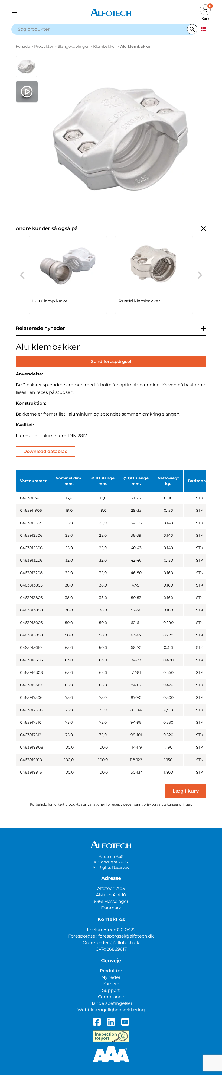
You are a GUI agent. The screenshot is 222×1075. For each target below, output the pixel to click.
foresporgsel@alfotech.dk (126, 936)
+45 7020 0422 (120, 929)
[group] (68, 275)
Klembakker (104, 46)
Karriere (111, 983)
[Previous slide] (22, 275)
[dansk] (206, 29)
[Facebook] (97, 1022)
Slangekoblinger (73, 46)
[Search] (192, 29)
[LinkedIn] (111, 1022)
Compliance (111, 996)
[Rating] (111, 1054)
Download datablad (45, 451)
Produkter (43, 46)
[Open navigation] (36, 12)
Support (111, 990)
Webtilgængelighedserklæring (111, 1009)
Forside (23, 46)
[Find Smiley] (111, 1036)
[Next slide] (199, 275)
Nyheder (111, 977)
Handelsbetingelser (111, 1003)
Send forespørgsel (111, 361)
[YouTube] (125, 1022)
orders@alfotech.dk (118, 942)
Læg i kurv (185, 791)
